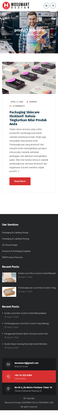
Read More (20, 181)
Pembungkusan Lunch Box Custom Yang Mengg (27, 323)
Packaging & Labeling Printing (15, 239)
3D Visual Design (9, 245)
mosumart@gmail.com (26, 363)
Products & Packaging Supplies (16, 251)
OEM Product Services (12, 257)
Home (19, 34)
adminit (33, 102)
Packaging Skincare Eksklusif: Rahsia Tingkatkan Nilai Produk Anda (28, 118)
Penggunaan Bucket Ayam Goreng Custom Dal (26, 333)
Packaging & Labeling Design (15, 232)
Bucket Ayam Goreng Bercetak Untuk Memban (26, 344)
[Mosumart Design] (16, 6)
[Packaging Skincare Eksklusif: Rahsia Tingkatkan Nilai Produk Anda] (29, 78)
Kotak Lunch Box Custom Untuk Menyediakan (25, 313)
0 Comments (19, 106)
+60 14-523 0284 (23, 375)
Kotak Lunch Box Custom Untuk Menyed (36, 273)
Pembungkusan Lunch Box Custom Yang (37, 288)
